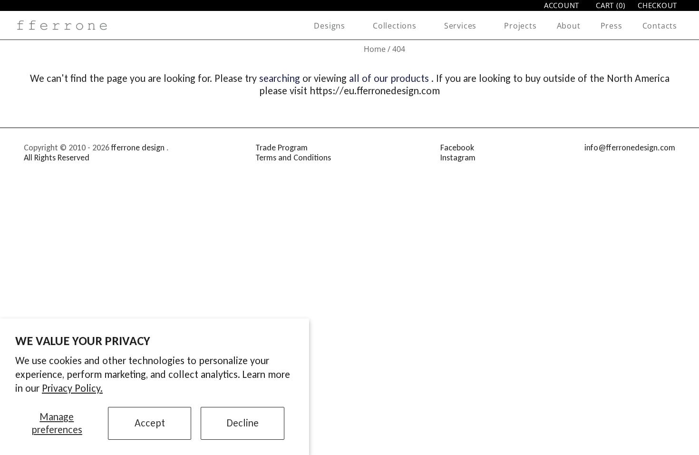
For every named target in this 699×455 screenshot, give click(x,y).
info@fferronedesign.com (629, 147)
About (569, 25)
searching (279, 78)
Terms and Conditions (293, 157)
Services (460, 25)
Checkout (657, 5)
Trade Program (281, 147)
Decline (243, 422)
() (610, 5)
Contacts (659, 25)
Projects (520, 25)
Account (561, 5)
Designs (329, 25)
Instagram (458, 157)
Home (375, 49)
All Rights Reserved (56, 157)
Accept (150, 422)
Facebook (457, 147)
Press (611, 25)
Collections (395, 25)
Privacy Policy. (72, 388)
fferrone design (138, 147)
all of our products (389, 78)
